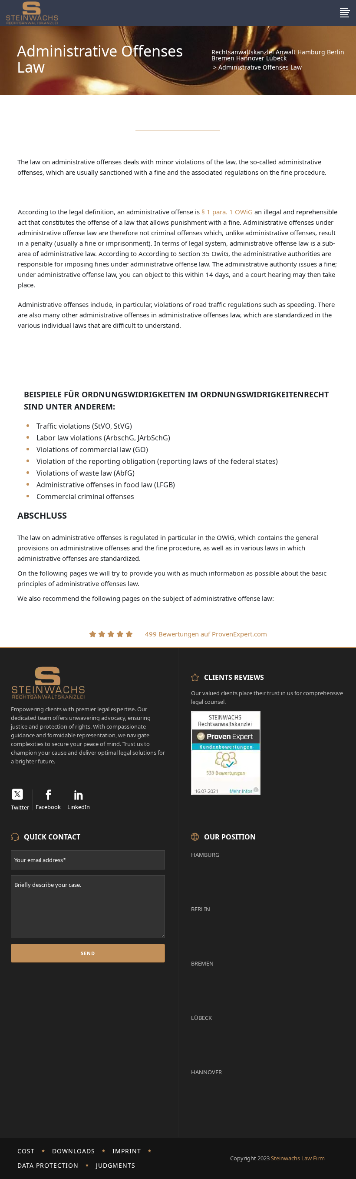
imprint (126, 1151)
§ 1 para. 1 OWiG (227, 211)
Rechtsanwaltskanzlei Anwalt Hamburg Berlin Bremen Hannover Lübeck (277, 55)
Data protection (48, 1165)
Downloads (73, 1151)
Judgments (115, 1165)
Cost (26, 1151)
